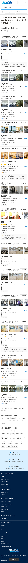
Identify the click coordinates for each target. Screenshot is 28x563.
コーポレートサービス (5, 489)
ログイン (20, 2)
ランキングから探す (5, 487)
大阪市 (11, 408)
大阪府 (6, 408)
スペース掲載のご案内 (5, 501)
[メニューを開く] (25, 2)
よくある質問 (3, 492)
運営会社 (3, 538)
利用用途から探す (4, 481)
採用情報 (3, 541)
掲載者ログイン (4, 506)
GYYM (2, 525)
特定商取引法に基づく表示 (6, 546)
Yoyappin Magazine (5, 532)
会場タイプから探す (5, 479)
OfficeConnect (4, 518)
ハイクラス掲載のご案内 (6, 504)
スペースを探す (4, 476)
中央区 (15, 408)
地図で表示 (14, 560)
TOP (2, 408)
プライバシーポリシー (5, 543)
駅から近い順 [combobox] (11, 30)
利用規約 (3, 494)
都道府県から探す (4, 484)
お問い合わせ (3, 536)
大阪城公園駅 (21, 408)
